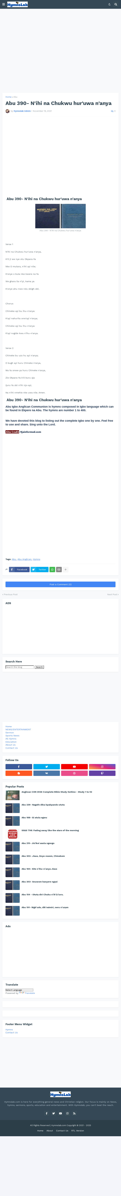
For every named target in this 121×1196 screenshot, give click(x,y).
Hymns (36, 559)
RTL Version (77, 1130)
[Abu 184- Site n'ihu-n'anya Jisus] (13, 872)
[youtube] (74, 766)
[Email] (59, 569)
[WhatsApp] (52, 569)
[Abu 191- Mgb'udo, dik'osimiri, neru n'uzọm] (13, 911)
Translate (30, 993)
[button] (3, 4)
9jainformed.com (30, 431)
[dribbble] (74, 773)
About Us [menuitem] (10, 745)
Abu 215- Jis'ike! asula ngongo (38, 843)
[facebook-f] (19, 766)
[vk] (46, 773)
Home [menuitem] (9, 726)
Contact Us (12, 1032)
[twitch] (102, 773)
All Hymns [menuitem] (11, 738)
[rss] (74, 1113)
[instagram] (102, 766)
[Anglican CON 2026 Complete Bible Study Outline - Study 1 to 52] (13, 795)
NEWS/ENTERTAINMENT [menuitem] (18, 729)
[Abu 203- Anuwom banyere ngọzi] (13, 885)
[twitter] (46, 766)
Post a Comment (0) (61, 584)
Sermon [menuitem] (10, 732)
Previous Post (10, 594)
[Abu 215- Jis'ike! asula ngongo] (13, 846)
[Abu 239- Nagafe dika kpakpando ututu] (13, 808)
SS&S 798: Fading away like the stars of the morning (50, 830)
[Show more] (65, 569)
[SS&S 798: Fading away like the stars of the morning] (13, 834)
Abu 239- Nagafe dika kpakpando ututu (43, 804)
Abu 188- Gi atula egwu (34, 817)
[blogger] (19, 773)
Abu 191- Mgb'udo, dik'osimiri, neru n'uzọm (45, 907)
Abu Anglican (24, 559)
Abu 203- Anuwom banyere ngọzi (40, 881)
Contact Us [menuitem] (12, 748)
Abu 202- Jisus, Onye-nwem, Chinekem (43, 856)
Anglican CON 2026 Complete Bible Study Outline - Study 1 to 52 (57, 792)
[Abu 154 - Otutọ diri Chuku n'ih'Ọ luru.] (13, 898)
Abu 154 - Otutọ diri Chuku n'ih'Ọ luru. (42, 894)
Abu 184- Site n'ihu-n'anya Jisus (39, 869)
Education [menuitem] (11, 742)
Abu (15, 97)
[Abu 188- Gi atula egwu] (13, 821)
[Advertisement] (60, 51)
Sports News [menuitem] (12, 735)
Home (9, 97)
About (49, 1130)
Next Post (112, 594)
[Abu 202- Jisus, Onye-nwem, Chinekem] (13, 859)
